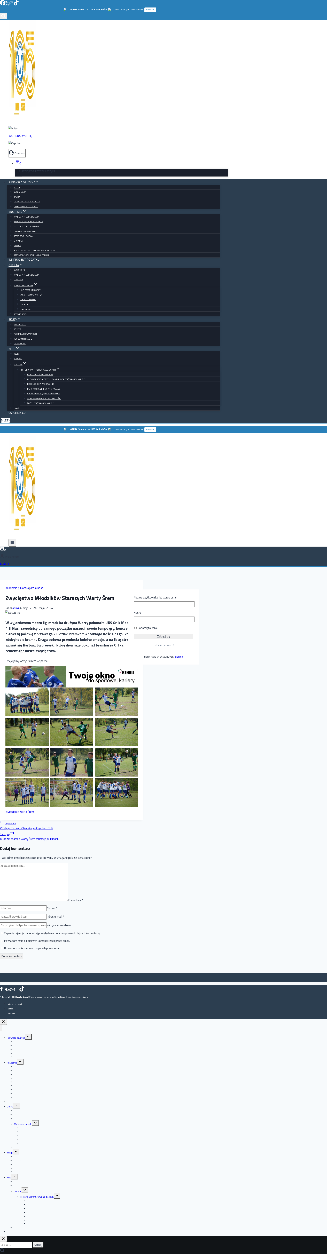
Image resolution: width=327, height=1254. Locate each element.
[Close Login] (3, 1022)
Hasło (137, 612)
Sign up (179, 657)
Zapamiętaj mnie (147, 628)
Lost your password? (163, 645)
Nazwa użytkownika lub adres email (155, 597)
